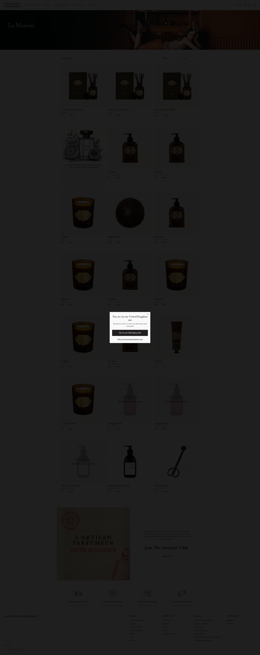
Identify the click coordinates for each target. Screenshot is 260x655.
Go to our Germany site (130, 333)
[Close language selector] (148, 314)
